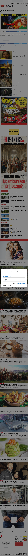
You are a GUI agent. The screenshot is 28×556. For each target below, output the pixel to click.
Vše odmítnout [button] (14, 283)
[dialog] (14, 278)
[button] (14, 276)
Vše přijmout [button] (21, 283)
